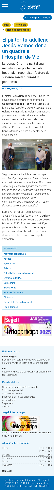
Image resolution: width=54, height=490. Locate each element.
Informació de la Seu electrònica (18, 396)
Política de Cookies (12, 393)
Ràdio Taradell (11, 307)
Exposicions (10, 287)
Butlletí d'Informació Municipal (19, 273)
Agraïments (9, 263)
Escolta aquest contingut (37, 17)
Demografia (9, 283)
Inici (6, 24)
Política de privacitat (12, 390)
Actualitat (21, 24)
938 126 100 (20, 483)
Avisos (7, 268)
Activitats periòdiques (15, 254)
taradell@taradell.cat (38, 483)
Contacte (7, 471)
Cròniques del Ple (13, 278)
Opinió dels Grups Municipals (18, 302)
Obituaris (8, 297)
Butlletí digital (9, 356)
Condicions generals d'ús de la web (20, 387)
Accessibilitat (9, 400)
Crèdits (5, 406)
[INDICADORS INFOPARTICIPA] (21, 423)
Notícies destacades (18, 29)
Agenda (7, 258)
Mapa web (7, 403)
